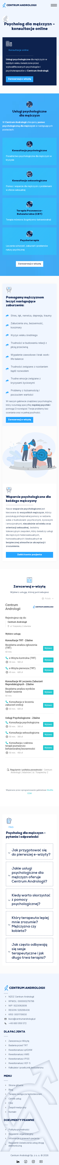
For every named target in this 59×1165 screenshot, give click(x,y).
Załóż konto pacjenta (29, 555)
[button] (29, 851)
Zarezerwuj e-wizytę (19, 79)
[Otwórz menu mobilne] (54, 5)
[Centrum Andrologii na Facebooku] (25, 1161)
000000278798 (26, 1001)
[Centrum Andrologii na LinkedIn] (18, 1161)
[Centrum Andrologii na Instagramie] (33, 1161)
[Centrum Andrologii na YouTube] (41, 1161)
